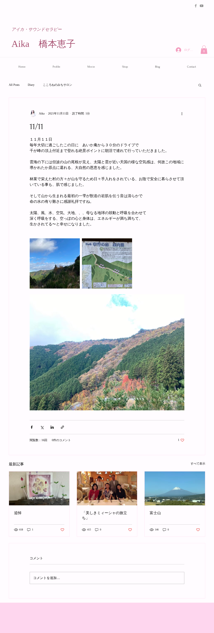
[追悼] (39, 488)
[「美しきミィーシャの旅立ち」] (107, 488)
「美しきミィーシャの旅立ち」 (104, 515)
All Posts (14, 84)
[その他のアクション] (181, 113)
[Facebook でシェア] (32, 427)
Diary (31, 84)
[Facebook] (196, 6)
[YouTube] (201, 6)
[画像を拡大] (55, 263)
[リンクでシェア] (62, 427)
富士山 (155, 513)
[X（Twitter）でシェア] (42, 427)
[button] (204, 49)
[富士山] (175, 488)
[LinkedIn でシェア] (52, 427)
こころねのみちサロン (57, 84)
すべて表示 (198, 463)
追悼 (18, 513)
